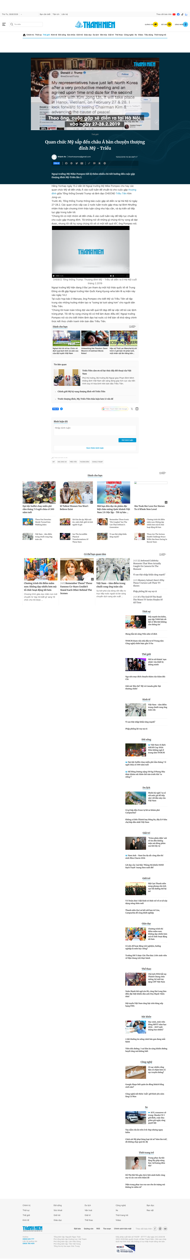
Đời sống (62, 35)
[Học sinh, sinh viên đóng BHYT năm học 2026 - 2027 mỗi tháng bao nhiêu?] (135, 1027)
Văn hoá (88, 1210)
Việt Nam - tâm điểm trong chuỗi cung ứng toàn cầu (157, 707)
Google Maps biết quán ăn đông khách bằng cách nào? (144, 1085)
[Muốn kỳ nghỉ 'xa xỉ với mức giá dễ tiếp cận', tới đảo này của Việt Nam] (135, 798)
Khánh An (62, 157)
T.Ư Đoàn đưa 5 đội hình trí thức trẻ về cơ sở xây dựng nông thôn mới (146, 902)
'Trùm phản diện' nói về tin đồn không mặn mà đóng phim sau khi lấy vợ (157, 842)
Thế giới (46, 35)
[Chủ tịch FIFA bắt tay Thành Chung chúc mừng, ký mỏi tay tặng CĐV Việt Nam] (135, 979)
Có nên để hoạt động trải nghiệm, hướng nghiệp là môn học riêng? (143, 947)
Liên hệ (65, 14)
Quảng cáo (88, 1229)
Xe (136, 35)
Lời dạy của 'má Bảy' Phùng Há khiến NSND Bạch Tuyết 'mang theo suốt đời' (144, 866)
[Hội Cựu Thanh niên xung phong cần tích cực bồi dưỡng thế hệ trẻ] (135, 888)
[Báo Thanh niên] (32, 1228)
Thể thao (119, 35)
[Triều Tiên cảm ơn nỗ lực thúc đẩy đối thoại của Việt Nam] (67, 377)
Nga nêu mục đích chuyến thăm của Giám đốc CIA (145, 677)
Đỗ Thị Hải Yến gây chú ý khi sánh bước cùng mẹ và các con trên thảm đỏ (145, 1176)
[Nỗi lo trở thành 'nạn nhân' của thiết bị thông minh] (135, 664)
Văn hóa (103, 35)
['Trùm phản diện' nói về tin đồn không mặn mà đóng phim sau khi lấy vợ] (135, 843)
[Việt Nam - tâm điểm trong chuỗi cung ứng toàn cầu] (135, 709)
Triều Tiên (121, 193)
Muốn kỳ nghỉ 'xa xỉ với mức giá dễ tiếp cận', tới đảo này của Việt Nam (157, 797)
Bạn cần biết (45, 14)
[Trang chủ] (24, 35)
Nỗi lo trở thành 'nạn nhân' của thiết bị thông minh (157, 662)
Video (140, 35)
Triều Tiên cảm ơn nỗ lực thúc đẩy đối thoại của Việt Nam (106, 372)
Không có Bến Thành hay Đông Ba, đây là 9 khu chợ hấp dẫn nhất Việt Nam (146, 820)
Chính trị (30, 35)
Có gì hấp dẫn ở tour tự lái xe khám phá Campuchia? (142, 811)
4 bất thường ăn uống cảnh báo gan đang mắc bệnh (145, 1040)
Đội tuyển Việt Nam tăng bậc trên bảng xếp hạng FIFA (144, 1004)
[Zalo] (186, 14)
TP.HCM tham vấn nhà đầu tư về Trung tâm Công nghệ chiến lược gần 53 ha (144, 642)
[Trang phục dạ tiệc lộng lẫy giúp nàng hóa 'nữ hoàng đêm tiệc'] (135, 1163)
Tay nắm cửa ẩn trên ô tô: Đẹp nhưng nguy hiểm (144, 1131)
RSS (98, 1229)
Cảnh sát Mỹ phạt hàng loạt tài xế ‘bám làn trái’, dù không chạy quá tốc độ (146, 1140)
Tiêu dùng (148, 35)
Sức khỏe (71, 35)
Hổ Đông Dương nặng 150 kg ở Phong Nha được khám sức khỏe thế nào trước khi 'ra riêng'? (145, 774)
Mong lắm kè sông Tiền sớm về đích (141, 634)
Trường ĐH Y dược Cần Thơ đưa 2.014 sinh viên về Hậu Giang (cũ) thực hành (146, 956)
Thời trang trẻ (160, 35)
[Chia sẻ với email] (81, 163)
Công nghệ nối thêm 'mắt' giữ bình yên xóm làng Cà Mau (144, 1095)
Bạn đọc (150, 1205)
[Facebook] (178, 14)
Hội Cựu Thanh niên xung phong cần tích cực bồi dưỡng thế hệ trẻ (157, 887)
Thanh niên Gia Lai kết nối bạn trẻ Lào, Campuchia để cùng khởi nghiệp (142, 911)
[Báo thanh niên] (95, 24)
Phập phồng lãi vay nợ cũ (136, 729)
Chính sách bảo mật (122, 1229)
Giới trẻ (79, 35)
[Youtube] (174, 14)
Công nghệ (129, 35)
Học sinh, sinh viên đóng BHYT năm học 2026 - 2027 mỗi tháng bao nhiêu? (157, 1026)
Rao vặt (150, 1210)
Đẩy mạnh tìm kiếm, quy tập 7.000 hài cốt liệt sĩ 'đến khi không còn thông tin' (157, 621)
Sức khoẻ (58, 1210)
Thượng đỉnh (84, 462)
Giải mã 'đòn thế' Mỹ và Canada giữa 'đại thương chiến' (143, 687)
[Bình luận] (94, 163)
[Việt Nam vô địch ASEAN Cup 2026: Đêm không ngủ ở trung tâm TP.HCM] (135, 749)
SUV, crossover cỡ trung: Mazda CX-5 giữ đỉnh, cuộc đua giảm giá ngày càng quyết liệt (157, 1117)
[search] (26, 24)
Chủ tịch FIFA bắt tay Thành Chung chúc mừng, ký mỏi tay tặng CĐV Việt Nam (157, 978)
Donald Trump (97, 462)
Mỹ (54, 462)
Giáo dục (88, 35)
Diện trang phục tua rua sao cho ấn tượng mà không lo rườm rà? (145, 1185)
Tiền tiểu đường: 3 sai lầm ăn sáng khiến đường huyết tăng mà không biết (146, 1049)
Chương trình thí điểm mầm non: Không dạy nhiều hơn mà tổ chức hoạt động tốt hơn (157, 934)
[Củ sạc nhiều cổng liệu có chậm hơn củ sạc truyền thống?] (135, 1072)
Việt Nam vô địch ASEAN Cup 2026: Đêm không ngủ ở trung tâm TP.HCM (157, 749)
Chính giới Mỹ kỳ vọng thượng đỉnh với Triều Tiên (81, 391)
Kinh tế (54, 35)
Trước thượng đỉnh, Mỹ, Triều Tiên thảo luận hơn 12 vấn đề (85, 399)
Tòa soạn (107, 1229)
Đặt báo (77, 1229)
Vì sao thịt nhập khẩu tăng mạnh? (140, 722)
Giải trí (111, 35)
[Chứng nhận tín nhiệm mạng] (125, 1249)
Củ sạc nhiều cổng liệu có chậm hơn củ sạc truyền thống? (157, 1069)
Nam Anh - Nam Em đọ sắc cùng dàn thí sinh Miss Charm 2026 (144, 856)
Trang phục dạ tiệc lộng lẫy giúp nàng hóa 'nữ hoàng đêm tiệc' (156, 1162)
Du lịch (96, 35)
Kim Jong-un (62, 462)
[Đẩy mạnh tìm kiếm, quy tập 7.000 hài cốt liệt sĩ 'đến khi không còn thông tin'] (135, 621)
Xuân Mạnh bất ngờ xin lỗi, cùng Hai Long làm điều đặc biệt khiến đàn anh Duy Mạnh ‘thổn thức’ (145, 994)
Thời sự (38, 35)
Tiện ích (56, 14)
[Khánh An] (54, 157)
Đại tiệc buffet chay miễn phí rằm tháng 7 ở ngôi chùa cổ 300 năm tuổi (145, 763)
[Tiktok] (182, 14)
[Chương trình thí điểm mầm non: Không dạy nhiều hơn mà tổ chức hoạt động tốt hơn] (135, 933)
